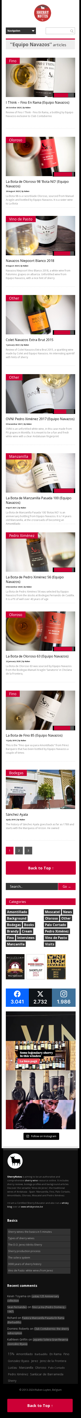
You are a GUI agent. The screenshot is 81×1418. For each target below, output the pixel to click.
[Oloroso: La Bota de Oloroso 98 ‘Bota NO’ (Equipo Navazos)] (40, 175)
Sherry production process (24, 1251)
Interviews (25, 938)
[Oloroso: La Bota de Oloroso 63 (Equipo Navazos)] (40, 650)
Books (29, 925)
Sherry (12, 1381)
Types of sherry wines (21, 1238)
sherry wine (31, 1180)
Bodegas (16, 772)
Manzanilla (18, 456)
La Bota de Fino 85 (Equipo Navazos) (34, 735)
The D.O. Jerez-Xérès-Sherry (25, 1244)
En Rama (55, 1354)
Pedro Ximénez (21, 535)
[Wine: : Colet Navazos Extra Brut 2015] (40, 333)
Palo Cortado (55, 925)
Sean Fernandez (17, 1307)
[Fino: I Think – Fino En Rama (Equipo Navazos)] (40, 96)
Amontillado (17, 912)
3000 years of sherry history (24, 1264)
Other (14, 298)
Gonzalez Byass (18, 1361)
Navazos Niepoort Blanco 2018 (30, 260)
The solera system (19, 1257)
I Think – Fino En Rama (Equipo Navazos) (37, 102)
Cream (27, 931)
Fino (12, 60)
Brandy (12, 931)
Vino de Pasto (20, 219)
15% (11, 1354)
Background (16, 918)
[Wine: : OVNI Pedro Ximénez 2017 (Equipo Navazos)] (40, 412)
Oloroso (15, 139)
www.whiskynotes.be (32, 1206)
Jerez (34, 1361)
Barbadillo (41, 1354)
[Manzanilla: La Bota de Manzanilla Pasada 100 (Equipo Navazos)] (40, 491)
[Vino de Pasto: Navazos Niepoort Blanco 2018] (40, 254)
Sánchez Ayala (17, 814)
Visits (49, 944)
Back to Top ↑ (41, 867)
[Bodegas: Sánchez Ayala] (40, 808)
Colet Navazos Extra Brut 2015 (29, 339)
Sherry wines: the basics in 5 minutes (30, 1232)
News (67, 912)
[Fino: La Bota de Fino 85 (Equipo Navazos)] (40, 729)
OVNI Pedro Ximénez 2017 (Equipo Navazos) (40, 419)
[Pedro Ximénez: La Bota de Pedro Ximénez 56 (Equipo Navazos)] (40, 571)
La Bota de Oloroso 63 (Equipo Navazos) (37, 656)
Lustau (12, 1367)
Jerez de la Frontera (53, 1361)
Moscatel (52, 912)
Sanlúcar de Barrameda (46, 1374)
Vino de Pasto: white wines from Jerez (30, 1270)
